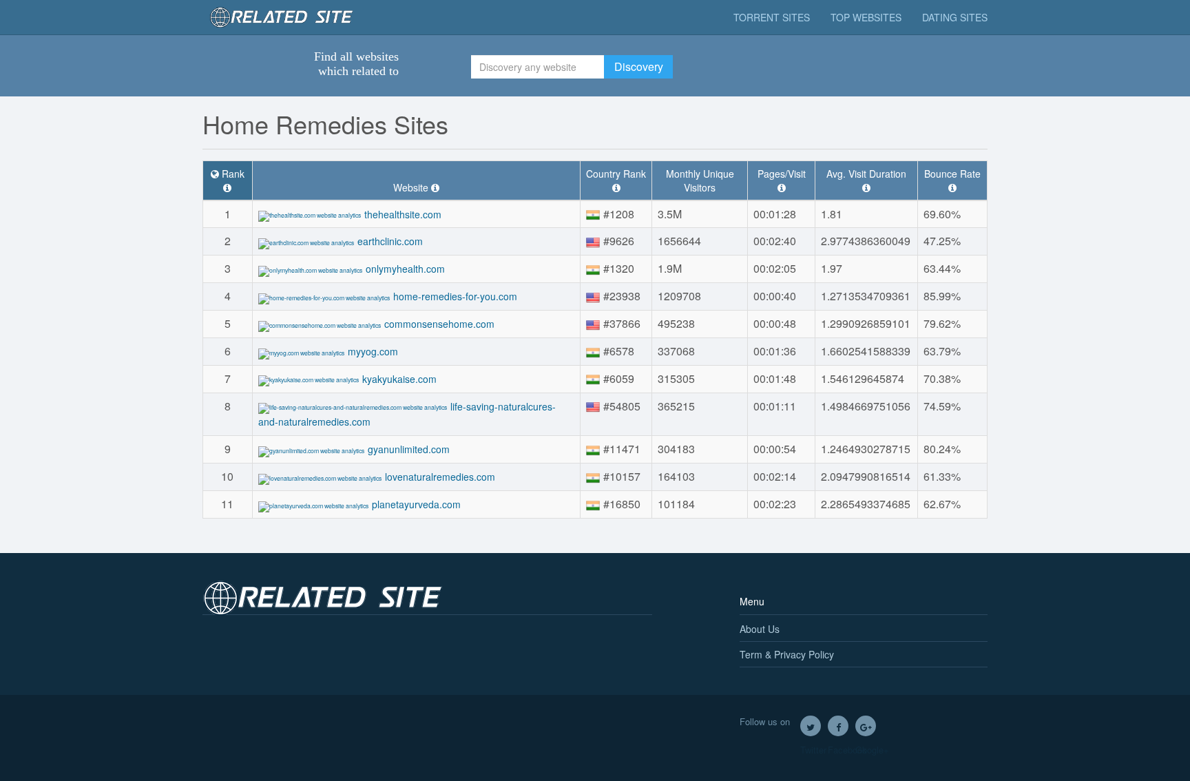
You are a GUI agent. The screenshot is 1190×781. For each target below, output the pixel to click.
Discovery (638, 66)
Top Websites (866, 17)
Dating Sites (955, 17)
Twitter (810, 726)
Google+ (865, 726)
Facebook (838, 726)
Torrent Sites (771, 17)
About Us (760, 629)
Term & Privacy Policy (787, 654)
